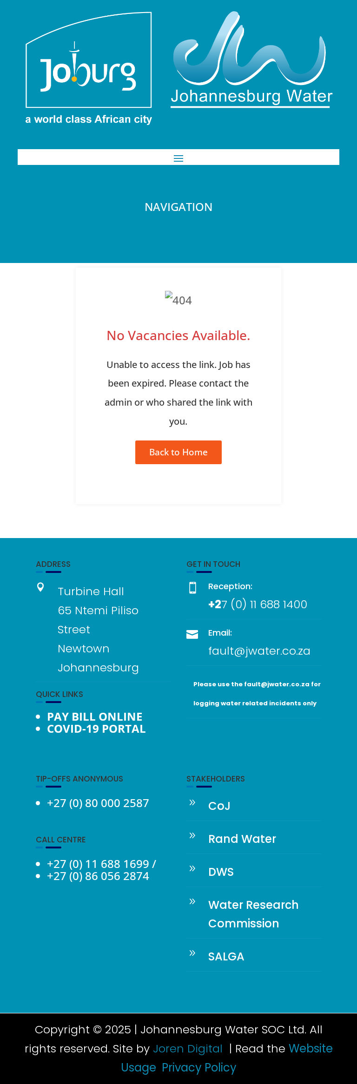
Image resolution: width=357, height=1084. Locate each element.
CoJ (219, 806)
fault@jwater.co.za (259, 650)
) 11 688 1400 (274, 604)
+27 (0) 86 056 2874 (98, 875)
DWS (221, 872)
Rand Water (242, 839)
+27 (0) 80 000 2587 (98, 802)
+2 (214, 604)
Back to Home (178, 452)
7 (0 (231, 604)
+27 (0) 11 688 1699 (98, 863)
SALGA (226, 956)
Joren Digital (188, 1048)
